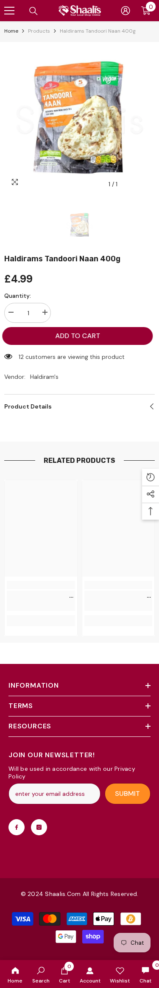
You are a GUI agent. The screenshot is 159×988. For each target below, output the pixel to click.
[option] (79, 117)
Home (11, 31)
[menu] (9, 11)
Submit (127, 793)
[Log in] (125, 10)
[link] (40, 974)
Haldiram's (44, 377)
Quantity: (17, 295)
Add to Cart (80, 335)
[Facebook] (16, 827)
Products (39, 31)
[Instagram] (39, 827)
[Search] (33, 11)
